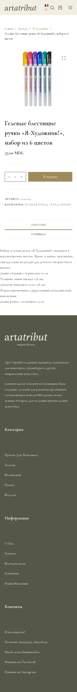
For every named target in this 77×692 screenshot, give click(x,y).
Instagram (29, 672)
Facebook (29, 662)
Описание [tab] (38, 224)
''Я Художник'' (60, 204)
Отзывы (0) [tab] (38, 234)
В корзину (50, 177)
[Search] (52, 7)
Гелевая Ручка (36, 204)
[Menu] (70, 7)
